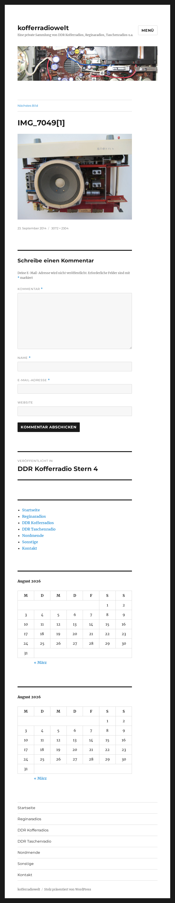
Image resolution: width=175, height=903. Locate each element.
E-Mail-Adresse (34, 380)
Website (25, 402)
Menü (148, 30)
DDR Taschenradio (39, 529)
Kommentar (30, 289)
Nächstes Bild (28, 105)
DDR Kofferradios (38, 522)
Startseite (31, 510)
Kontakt (29, 548)
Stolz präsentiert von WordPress (67, 889)
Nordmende (33, 535)
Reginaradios (34, 516)
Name (24, 358)
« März (40, 662)
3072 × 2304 (60, 228)
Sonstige (30, 542)
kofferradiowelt (43, 28)
